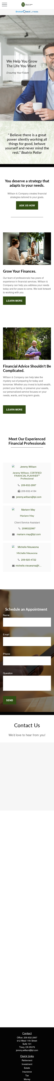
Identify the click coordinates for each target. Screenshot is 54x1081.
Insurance (27, 1071)
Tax (27, 1075)
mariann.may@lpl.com (29, 534)
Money (27, 1079)
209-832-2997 (28, 485)
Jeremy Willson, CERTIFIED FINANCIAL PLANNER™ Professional (27, 476)
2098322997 (28, 528)
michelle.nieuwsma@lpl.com (29, 565)
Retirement (27, 1060)
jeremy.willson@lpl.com (28, 497)
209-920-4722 (28, 559)
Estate (27, 1067)
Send (9, 700)
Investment (27, 1064)
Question (8, 673)
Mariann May (27, 516)
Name (6, 615)
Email (6, 634)
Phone (6, 654)
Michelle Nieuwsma (27, 553)
